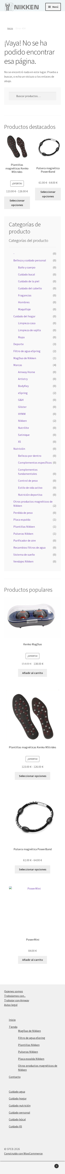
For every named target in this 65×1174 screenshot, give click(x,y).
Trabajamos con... (15, 996)
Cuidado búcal (17, 1119)
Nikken (22, 420)
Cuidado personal (19, 1112)
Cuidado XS (15, 1126)
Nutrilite (23, 428)
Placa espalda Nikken (31, 1059)
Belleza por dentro (29, 455)
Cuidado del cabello (30, 288)
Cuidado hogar (18, 1098)
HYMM (22, 414)
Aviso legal (11, 1005)
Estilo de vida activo (30, 487)
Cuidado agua (17, 1091)
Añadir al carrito (32, 673)
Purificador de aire (24, 540)
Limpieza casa (26, 323)
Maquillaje (24, 309)
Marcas (17, 365)
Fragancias (24, 295)
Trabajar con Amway (16, 1000)
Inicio (10, 28)
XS (19, 441)
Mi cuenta (11, 1168)
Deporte (18, 344)
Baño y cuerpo (26, 267)
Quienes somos (13, 991)
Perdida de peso (23, 512)
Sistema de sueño (24, 554)
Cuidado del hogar (24, 316)
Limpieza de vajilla (29, 330)
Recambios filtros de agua (29, 547)
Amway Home (26, 372)
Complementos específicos (35, 462)
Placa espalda (21, 519)
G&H (21, 400)
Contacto (15, 1077)
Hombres (24, 302)
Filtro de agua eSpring (26, 351)
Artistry (23, 379)
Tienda (13, 1027)
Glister (22, 407)
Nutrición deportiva (30, 494)
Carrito (50, 1164)
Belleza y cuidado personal (29, 260)
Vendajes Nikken (23, 561)
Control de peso (28, 480)
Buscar (32, 1168)
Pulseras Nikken (23, 533)
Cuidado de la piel (28, 281)
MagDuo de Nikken (24, 358)
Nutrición (19, 448)
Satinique (24, 435)
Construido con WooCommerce (23, 1153)
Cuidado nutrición (20, 1105)
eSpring (23, 393)
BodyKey (23, 386)
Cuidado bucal (26, 274)
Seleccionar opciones (17, 203)
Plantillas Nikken (24, 526)
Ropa (21, 337)
